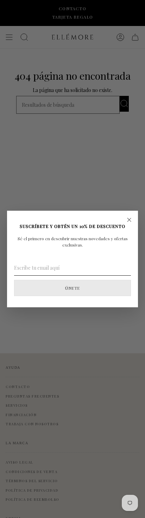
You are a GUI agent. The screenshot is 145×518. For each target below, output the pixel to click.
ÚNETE (72, 288)
